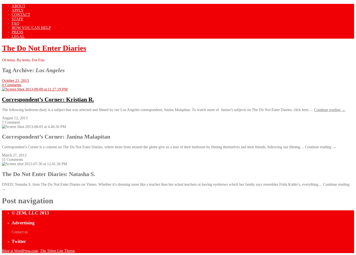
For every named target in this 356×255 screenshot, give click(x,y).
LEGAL (18, 36)
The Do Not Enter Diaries (44, 48)
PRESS (17, 32)
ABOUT (18, 6)
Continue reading (329, 110)
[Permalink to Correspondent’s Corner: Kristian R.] (35, 89)
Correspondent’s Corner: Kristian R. (48, 99)
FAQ (15, 23)
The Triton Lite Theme (57, 251)
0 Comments (11, 85)
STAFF (17, 19)
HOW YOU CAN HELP (31, 28)
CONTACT (21, 15)
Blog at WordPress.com (20, 251)
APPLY (18, 10)
